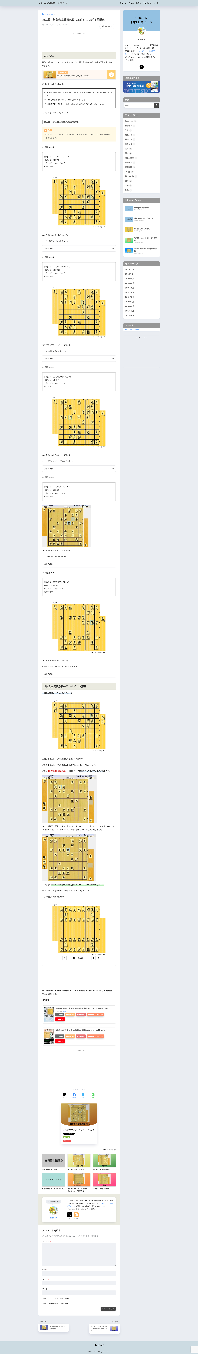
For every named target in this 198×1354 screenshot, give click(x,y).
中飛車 (129, 172)
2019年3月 (129, 297)
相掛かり (129, 144)
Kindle (60, 1015)
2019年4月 (129, 292)
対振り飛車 (130, 158)
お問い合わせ (150, 3)
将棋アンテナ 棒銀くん (132, 329)
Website (76, 1218)
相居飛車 (129, 126)
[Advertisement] (79, 41)
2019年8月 (129, 279)
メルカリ (61, 1019)
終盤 (128, 190)
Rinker (64, 1011)
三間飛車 (130, 162)
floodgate (130, 121)
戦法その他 (130, 176)
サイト (45, 1289)
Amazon (70, 1015)
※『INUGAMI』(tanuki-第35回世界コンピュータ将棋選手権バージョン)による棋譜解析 (77, 990)
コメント (46, 1242)
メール (45, 1279)
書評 (128, 181)
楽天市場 (81, 1015)
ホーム (124, 3)
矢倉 (132, 3)
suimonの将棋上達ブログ (53, 3)
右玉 (128, 149)
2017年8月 (129, 315)
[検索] (156, 105)
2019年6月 (129, 283)
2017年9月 (129, 311)
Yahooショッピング (96, 1015)
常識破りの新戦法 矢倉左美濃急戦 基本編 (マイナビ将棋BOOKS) (82, 1008)
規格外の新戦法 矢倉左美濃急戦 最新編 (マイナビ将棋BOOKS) (81, 1030)
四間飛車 (130, 167)
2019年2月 (129, 302)
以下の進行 (48, 248)
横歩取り (129, 139)
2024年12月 (130, 274)
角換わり (129, 135)
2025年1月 (129, 269)
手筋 (128, 186)
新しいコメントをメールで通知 (56, 1298)
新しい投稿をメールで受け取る (56, 1303)
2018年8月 (129, 306)
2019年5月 (129, 288)
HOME (100, 1345)
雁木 (139, 3)
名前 (44, 1269)
